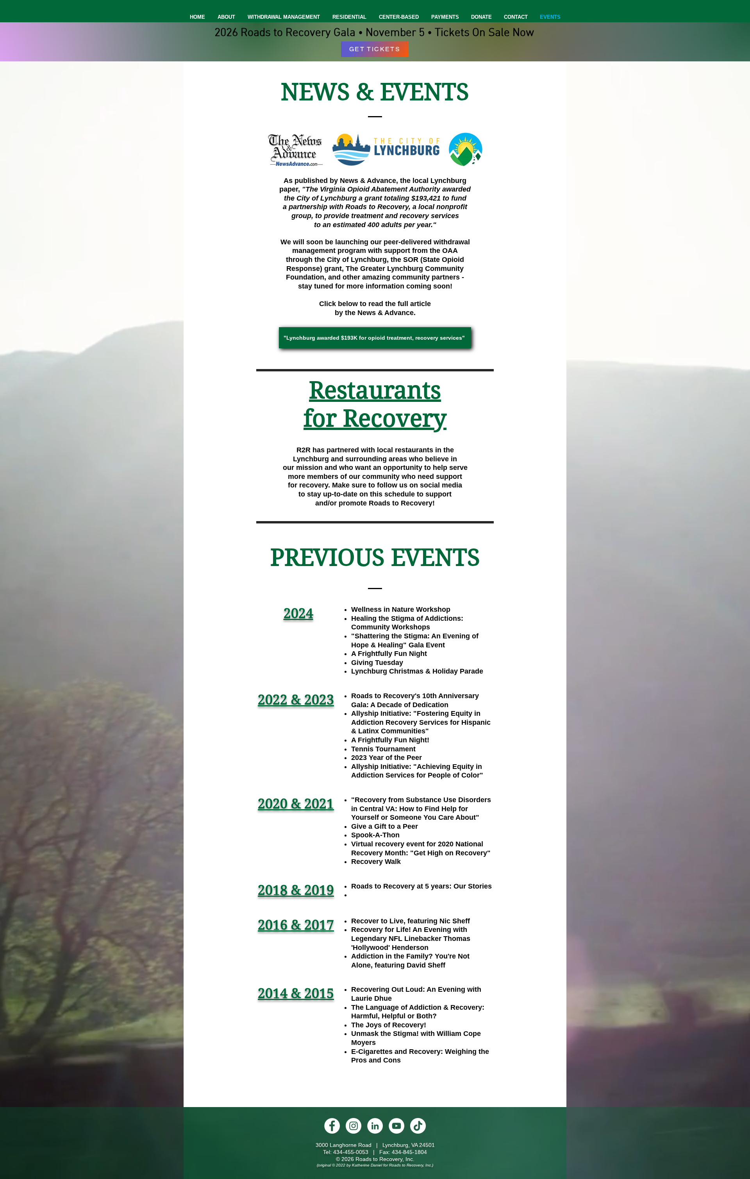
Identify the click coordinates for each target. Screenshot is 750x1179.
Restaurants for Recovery (375, 404)
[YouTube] (396, 1126)
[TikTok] (418, 1126)
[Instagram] (353, 1126)
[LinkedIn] (375, 1126)
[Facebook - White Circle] (332, 1126)
